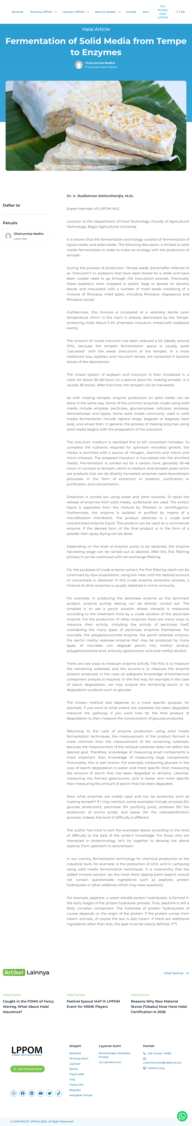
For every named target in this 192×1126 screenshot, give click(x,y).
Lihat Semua (173, 973)
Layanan (75, 1063)
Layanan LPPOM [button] (73, 12)
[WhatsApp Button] (182, 1116)
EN (183, 12)
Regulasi (75, 1090)
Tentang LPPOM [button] (41, 12)
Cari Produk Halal (30, 1069)
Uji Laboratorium (110, 1062)
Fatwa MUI (76, 1084)
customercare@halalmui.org (162, 1062)
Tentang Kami (78, 1058)
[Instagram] (13, 1093)
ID (177, 12)
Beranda (17, 12)
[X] (49, 1093)
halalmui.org (156, 1068)
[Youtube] (40, 1093)
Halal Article (12, 995)
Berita (73, 1069)
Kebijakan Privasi (80, 1095)
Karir (146, 12)
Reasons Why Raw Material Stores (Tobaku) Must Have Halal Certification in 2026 (159, 1006)
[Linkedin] (31, 1093)
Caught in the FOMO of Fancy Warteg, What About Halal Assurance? (28, 1006)
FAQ (72, 1079)
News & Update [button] (106, 12)
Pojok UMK (76, 1074)
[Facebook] (22, 1093)
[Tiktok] (58, 1093)
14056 (167, 1053)
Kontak (131, 12)
